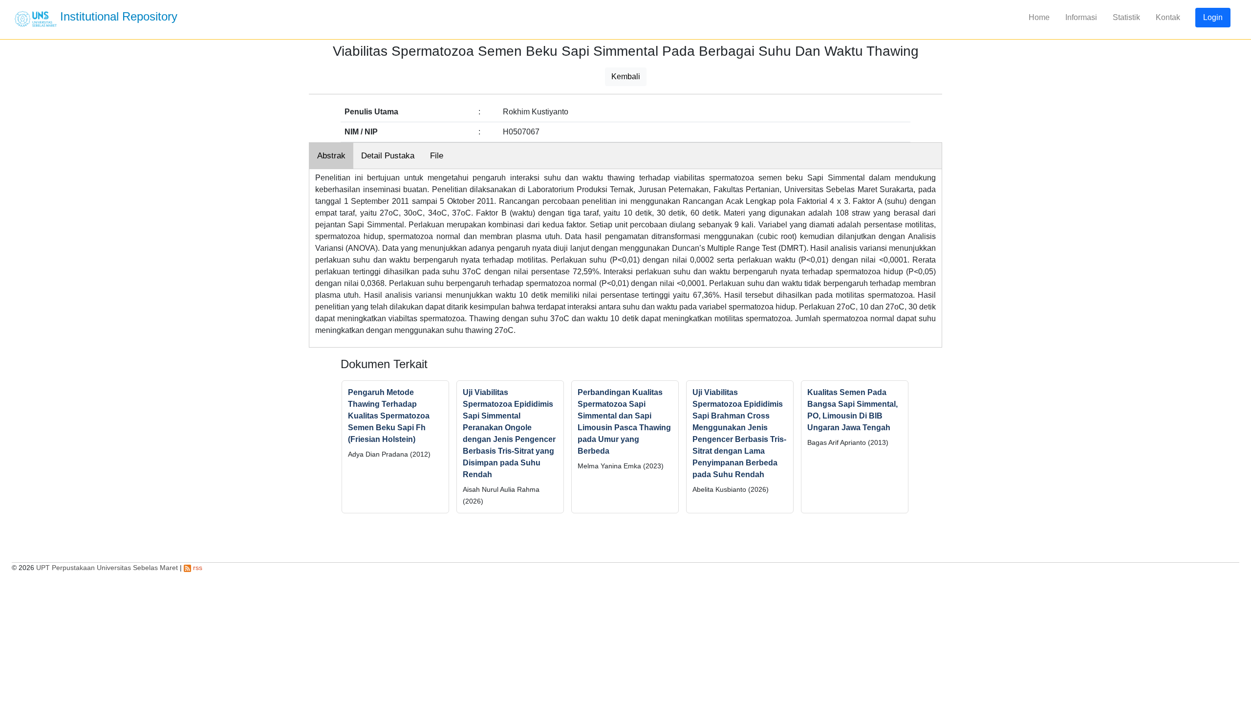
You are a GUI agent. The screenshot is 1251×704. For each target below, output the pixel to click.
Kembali (625, 76)
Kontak (1168, 17)
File (436, 155)
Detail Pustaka (387, 155)
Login (1213, 17)
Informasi (1081, 17)
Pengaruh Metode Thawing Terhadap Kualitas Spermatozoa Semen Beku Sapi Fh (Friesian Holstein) (389, 415)
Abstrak (331, 155)
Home (1039, 17)
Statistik (1126, 17)
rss (196, 568)
